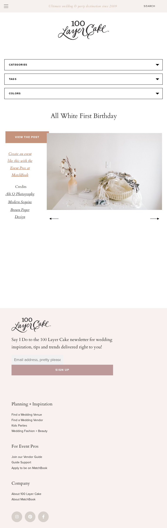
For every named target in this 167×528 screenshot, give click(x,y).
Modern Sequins (20, 202)
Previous (51, 218)
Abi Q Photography (19, 194)
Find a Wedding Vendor (27, 420)
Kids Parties (19, 425)
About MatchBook (23, 499)
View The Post (27, 137)
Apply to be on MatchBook (29, 468)
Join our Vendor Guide (27, 457)
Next (157, 218)
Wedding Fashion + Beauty (29, 431)
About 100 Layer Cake (26, 494)
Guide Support (21, 462)
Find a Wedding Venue (27, 415)
